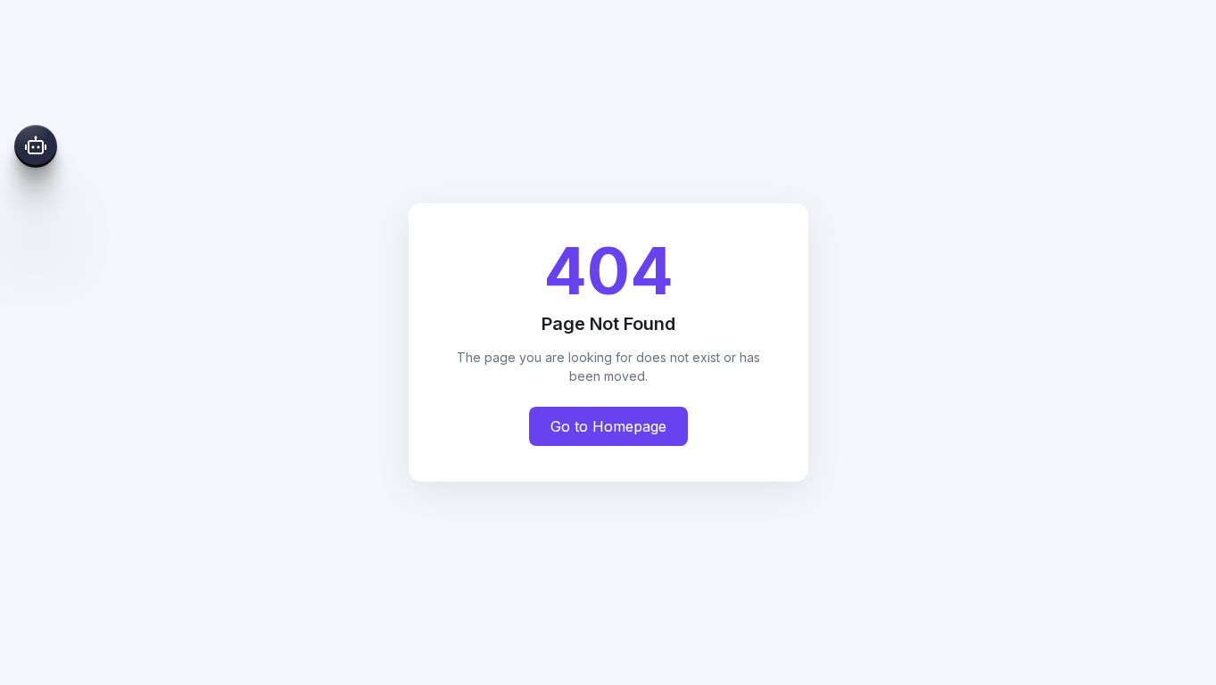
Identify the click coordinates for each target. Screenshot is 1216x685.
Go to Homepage (608, 426)
